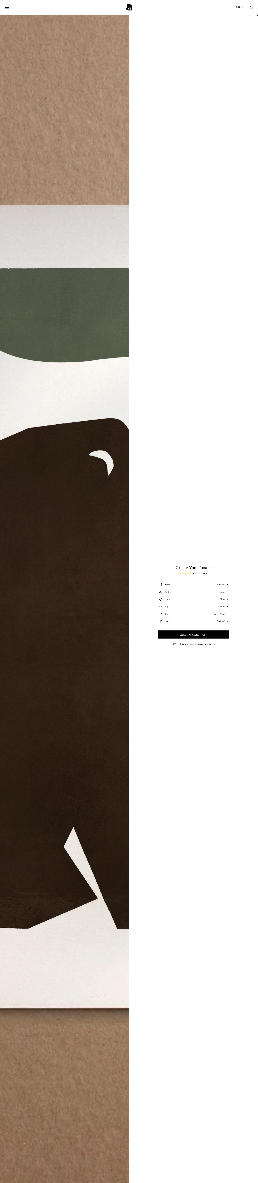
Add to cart (193, 634)
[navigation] (7, 7)
